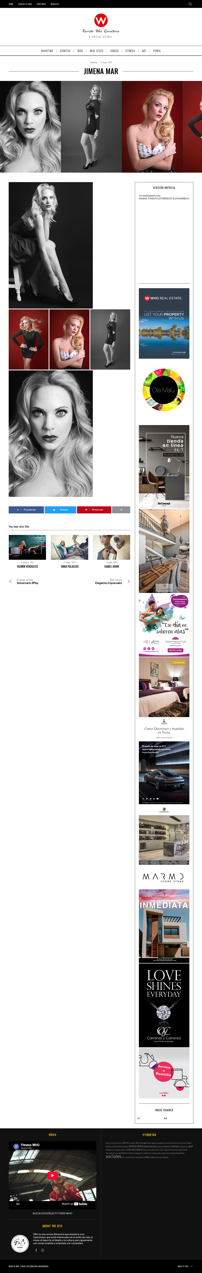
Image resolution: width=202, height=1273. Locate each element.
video (147, 1156)
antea (117, 1143)
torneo (128, 1157)
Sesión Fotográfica (177, 1153)
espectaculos (150, 1146)
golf (191, 1146)
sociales (113, 1156)
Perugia (109, 1153)
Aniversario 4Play (27, 581)
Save (168, 1153)
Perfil (185, 1150)
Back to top (183, 1266)
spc (123, 1157)
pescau (115, 1153)
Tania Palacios (70, 566)
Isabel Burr (111, 566)
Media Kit (55, 4)
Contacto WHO (25, 4)
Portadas (41, 4)
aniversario (110, 1143)
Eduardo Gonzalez (121, 1146)
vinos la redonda (162, 1157)
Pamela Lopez (177, 1150)
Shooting (93, 62)
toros (133, 1157)
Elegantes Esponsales (108, 581)
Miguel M (168, 1150)
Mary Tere (159, 1150)
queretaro (123, 1153)
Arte (125, 1142)
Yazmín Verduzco (27, 566)
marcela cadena (134, 1149)
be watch (132, 1143)
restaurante (156, 1153)
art (121, 1143)
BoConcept (141, 1143)
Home (11, 4)
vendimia (139, 1157)
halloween (110, 1150)
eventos (167, 1146)
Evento (160, 1146)
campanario (161, 1143)
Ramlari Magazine (136, 1153)
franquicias (183, 1146)
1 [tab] (185, 124)
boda (149, 1143)
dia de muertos (180, 1143)
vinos (152, 1157)
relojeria (146, 1153)
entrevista (136, 1146)
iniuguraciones (121, 1150)
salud (163, 1153)
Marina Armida (149, 1150)
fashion (175, 1146)
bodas (154, 1143)
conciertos (170, 1143)
